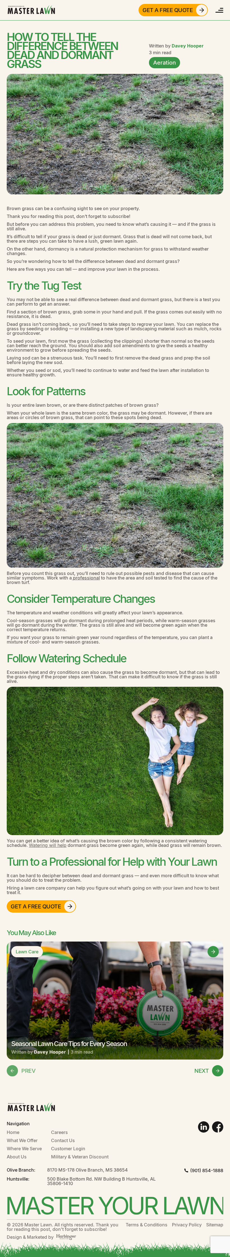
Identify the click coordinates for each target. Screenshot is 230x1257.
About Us (17, 1156)
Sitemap (214, 1224)
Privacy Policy (187, 1224)
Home (13, 1132)
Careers (59, 1132)
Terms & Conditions (146, 1224)
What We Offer (22, 1140)
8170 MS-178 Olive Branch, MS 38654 (87, 1170)
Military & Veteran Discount (80, 1156)
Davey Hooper (188, 45)
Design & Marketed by (30, 1237)
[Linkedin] (203, 1127)
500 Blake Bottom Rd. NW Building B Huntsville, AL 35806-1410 (101, 1181)
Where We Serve (24, 1148)
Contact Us (63, 1140)
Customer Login (68, 1148)
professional (86, 577)
